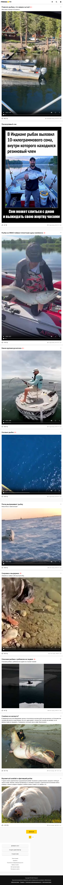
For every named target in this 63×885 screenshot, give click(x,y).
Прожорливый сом (9, 124)
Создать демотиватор (15, 849)
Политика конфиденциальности (15, 862)
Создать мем (15, 854)
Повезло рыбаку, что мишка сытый (17, 7)
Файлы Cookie (15, 864)
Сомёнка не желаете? (10, 716)
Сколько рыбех (9, 432)
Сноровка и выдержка (12, 573)
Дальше (31, 831)
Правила (15, 860)
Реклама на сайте (15, 869)
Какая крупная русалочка (13, 348)
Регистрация (15, 858)
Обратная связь (15, 882)
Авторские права (15, 867)
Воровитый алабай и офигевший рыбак (17, 778)
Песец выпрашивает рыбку (12, 504)
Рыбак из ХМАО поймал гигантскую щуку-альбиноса (24, 233)
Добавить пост (15, 845)
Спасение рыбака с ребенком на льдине (19, 659)
